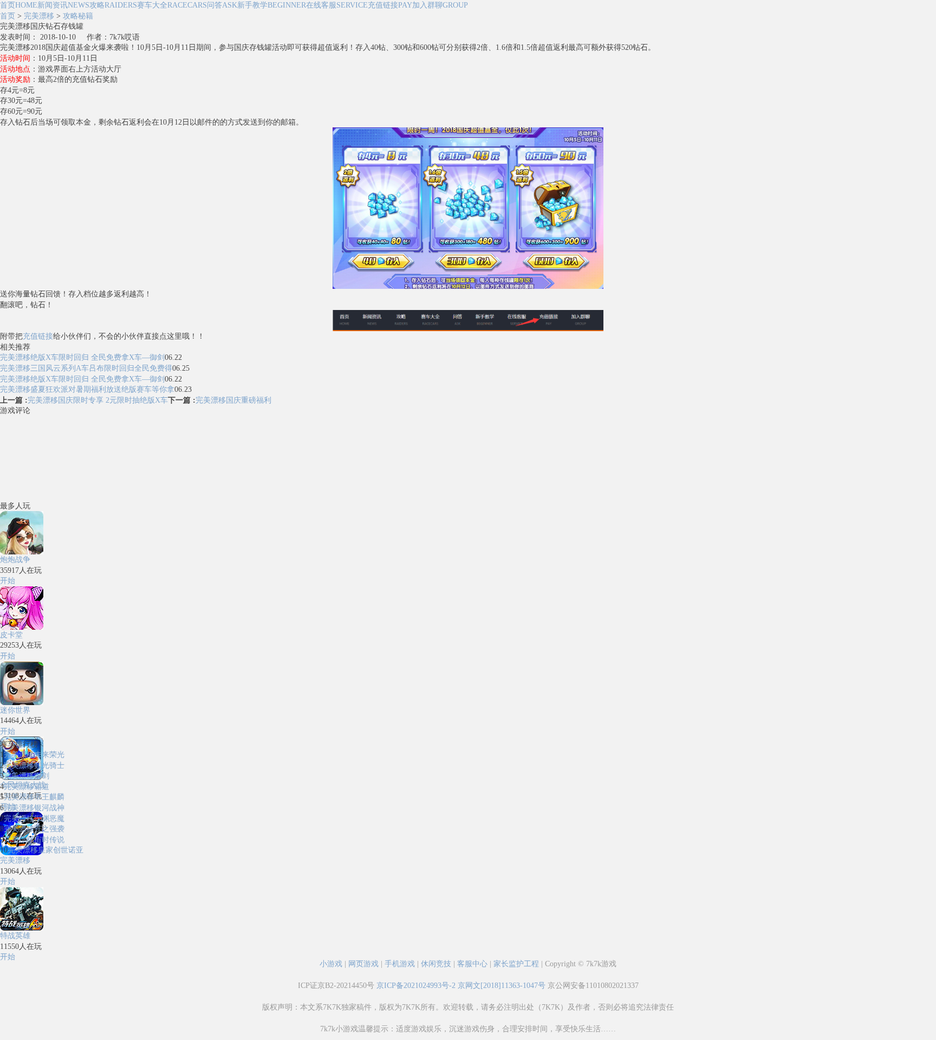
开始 (7, 581)
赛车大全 (172, 5)
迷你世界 (15, 710)
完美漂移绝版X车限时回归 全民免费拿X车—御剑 (82, 357)
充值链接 (390, 5)
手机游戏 (400, 964)
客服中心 (472, 964)
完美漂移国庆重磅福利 (233, 400)
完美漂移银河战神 (34, 808)
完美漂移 (39, 16)
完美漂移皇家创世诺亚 (45, 850)
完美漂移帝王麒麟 (34, 797)
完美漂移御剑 (26, 776)
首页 (18, 5)
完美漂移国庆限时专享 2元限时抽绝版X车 (98, 400)
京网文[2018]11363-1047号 (501, 985)
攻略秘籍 (78, 16)
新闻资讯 (63, 5)
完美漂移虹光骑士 (34, 765)
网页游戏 (363, 964)
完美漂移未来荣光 (34, 755)
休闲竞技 (436, 964)
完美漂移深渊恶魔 (34, 819)
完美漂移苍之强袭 (34, 829)
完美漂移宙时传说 (34, 840)
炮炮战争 (15, 559)
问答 (222, 5)
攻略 (113, 5)
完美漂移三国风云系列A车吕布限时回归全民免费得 (86, 368)
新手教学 (271, 5)
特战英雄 (15, 936)
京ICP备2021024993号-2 (416, 985)
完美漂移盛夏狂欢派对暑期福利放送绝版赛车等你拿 (87, 389)
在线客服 (337, 5)
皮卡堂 (11, 635)
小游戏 (331, 964)
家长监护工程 (516, 964)
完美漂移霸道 (26, 787)
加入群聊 (440, 5)
